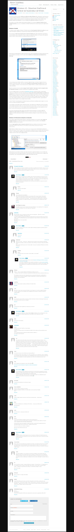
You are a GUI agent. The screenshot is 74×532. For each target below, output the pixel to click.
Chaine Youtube (56, 19)
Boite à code (55, 46)
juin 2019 (54, 59)
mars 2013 (54, 111)
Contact (48, 529)
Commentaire (12, 514)
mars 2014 (54, 97)
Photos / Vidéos (54, 4)
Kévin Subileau (17, 3)
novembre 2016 (55, 73)
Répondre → (11, 163)
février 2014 (54, 98)
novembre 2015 (55, 83)
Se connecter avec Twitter (24, 501)
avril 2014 (54, 96)
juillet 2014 (54, 92)
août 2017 (54, 68)
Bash (55, 47)
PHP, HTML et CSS (58, 50)
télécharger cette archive (29, 91)
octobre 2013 (55, 103)
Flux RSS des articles (57, 15)
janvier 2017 (54, 71)
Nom (11, 504)
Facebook (55, 16)
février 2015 (54, 88)
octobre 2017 (55, 67)
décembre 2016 (55, 72)
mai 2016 (54, 77)
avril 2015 (54, 87)
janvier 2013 (54, 113)
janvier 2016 (54, 81)
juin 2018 (54, 62)
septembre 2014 (55, 91)
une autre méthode (45, 262)
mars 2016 (54, 78)
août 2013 (54, 106)
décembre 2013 (55, 101)
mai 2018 (54, 63)
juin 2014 (54, 93)
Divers (54, 41)
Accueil (40, 4)
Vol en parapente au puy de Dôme (58, 26)
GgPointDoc (16, 212)
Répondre (15, 171)
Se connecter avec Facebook (34, 501)
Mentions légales (43, 529)
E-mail (11, 507)
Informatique (45, 4)
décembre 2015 (55, 82)
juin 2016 (54, 76)
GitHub (55, 20)
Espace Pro (60, 4)
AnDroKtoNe (16, 325)
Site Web (11, 511)
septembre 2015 (55, 86)
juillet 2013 (54, 107)
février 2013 (54, 112)
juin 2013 (54, 108)
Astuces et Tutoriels (57, 45)
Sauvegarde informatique (18, 166)
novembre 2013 (55, 102)
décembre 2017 (55, 66)
